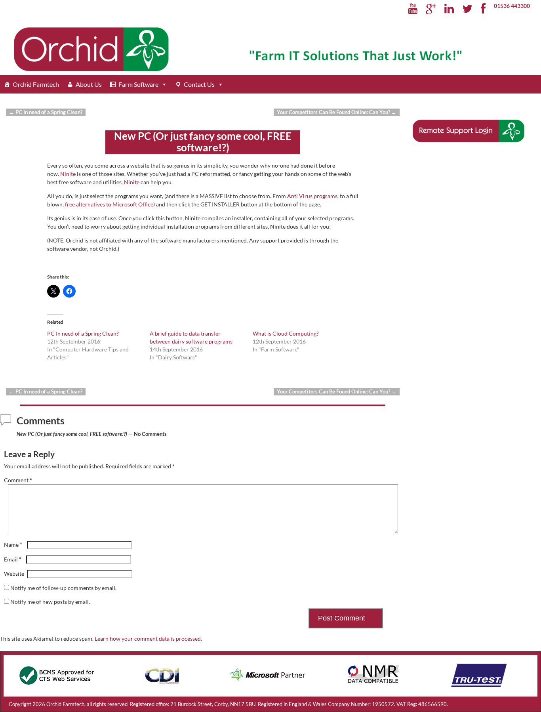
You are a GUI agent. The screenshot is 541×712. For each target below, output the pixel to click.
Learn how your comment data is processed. (148, 638)
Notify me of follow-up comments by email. (63, 587)
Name (13, 544)
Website (14, 573)
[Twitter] (467, 9)
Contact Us (199, 84)
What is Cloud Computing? (286, 333)
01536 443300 (512, 5)
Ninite (68, 173)
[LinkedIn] (449, 9)
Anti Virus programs (312, 196)
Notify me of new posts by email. (50, 601)
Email (12, 559)
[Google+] (431, 9)
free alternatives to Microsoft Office (109, 204)
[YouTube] (413, 9)
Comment (18, 480)
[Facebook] (483, 9)
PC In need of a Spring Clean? (45, 112)
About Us (89, 84)
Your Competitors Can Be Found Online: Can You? (336, 112)
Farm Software (138, 84)
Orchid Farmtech (36, 84)
